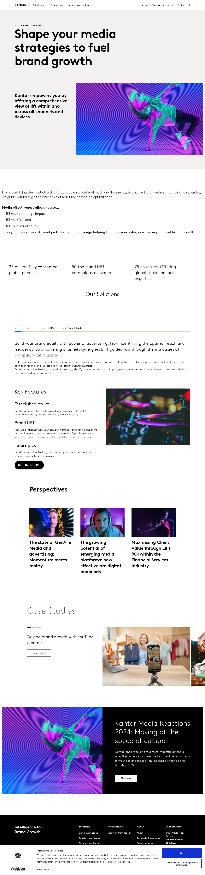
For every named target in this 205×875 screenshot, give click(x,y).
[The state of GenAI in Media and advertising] (51, 522)
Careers (156, 5)
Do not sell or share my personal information (182, 863)
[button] (187, 328)
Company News (145, 843)
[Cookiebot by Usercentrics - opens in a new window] (18, 869)
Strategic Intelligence (90, 843)
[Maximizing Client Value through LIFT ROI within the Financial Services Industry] (154, 522)
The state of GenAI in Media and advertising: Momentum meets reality (51, 554)
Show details (43, 869)
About (145, 5)
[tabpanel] (102, 413)
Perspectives (56, 5)
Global (181, 5)
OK (181, 853)
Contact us (168, 5)
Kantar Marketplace (79, 5)
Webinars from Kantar (119, 833)
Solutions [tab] (37, 5)
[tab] (32, 328)
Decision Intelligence (89, 838)
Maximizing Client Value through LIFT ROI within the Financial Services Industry (151, 554)
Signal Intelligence (88, 833)
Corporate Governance (148, 838)
